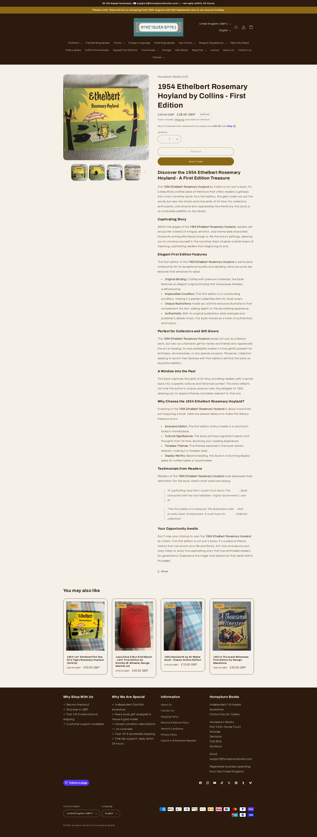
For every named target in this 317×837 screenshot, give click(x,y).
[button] (75, 43)
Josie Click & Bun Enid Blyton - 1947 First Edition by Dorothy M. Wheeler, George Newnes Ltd (134, 661)
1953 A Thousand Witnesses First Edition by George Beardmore (231, 660)
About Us (166, 705)
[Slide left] (66, 172)
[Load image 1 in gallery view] (79, 172)
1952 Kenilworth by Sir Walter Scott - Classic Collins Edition (182, 658)
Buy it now (196, 161)
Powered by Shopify (105, 825)
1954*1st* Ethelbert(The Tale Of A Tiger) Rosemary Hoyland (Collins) (85, 660)
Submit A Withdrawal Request (178, 741)
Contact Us (167, 711)
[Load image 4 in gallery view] (132, 172)
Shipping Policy (170, 717)
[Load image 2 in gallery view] (97, 172)
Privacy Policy (169, 735)
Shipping (179, 120)
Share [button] (164, 571)
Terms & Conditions (172, 729)
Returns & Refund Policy (175, 723)
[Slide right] (145, 172)
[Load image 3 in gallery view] (115, 172)
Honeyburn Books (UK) (83, 825)
